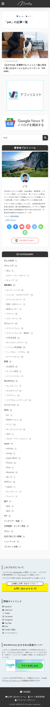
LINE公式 (8, 610)
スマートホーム (14, 357)
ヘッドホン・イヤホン (17, 352)
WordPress (10, 381)
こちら (22, 575)
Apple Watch (13, 458)
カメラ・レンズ (14, 290)
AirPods (11, 449)
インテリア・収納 (13, 521)
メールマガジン (10, 633)
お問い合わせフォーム (16, 697)
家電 (7, 361)
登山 (9, 271)
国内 (9, 506)
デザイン (9, 482)
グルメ (8, 531)
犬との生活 (10, 261)
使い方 (10, 477)
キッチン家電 (13, 371)
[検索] (45, 137)
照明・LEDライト (15, 304)
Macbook (11, 472)
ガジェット (10, 323)
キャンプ (11, 280)
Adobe (10, 487)
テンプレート (13, 386)
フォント (11, 496)
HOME (26, 691)
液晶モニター (13, 309)
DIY (7, 516)
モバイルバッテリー (16, 342)
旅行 (7, 501)
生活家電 (11, 367)
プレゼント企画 (12, 547)
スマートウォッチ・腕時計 (19, 333)
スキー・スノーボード (17, 275)
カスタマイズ (13, 391)
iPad (9, 467)
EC (9, 415)
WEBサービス (14, 420)
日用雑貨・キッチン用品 (16, 526)
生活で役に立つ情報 (14, 536)
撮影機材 (9, 285)
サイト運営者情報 (37, 697)
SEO (9, 434)
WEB (8, 410)
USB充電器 (12, 338)
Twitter (7, 613)
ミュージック (11, 541)
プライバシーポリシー (12, 680)
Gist (6, 626)
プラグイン (12, 395)
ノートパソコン (14, 376)
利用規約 (25, 680)
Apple (8, 444)
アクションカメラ (15, 299)
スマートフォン (14, 328)
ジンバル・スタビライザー (19, 295)
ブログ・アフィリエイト (18, 439)
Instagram (8, 620)
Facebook (8, 617)
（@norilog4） (17, 572)
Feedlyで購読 (10, 630)
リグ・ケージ (13, 318)
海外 (9, 511)
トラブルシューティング (18, 400)
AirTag (10, 453)
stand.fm (8, 607)
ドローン (11, 314)
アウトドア (10, 266)
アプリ (10, 425)
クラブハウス (11, 405)
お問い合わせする (25, 586)
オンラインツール (15, 429)
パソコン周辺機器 (15, 347)
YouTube (8, 623)
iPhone (11, 463)
